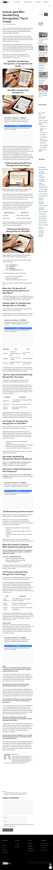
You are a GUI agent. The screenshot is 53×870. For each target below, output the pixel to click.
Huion (41, 132)
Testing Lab (44, 845)
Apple (3, 843)
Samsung (42, 145)
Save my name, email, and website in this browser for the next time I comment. (18, 825)
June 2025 (41, 189)
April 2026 (41, 167)
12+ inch (17, 847)
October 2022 (42, 205)
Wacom (41, 147)
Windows (30, 848)
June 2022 (41, 216)
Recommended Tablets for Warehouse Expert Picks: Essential (42, 67)
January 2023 (42, 196)
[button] (48, 6)
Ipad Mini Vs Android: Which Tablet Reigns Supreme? (15, 794)
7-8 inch (17, 843)
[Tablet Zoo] (6, 2)
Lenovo (41, 137)
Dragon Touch (43, 128)
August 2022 (42, 211)
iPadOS (30, 843)
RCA (41, 143)
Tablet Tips (38, 2)
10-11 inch (17, 845)
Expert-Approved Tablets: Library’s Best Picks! (43, 54)
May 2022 (41, 218)
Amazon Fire (5, 852)
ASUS (41, 126)
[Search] (46, 14)
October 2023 (42, 193)
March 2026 (42, 169)
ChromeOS (31, 850)
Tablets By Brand (27, 2)
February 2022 (42, 225)
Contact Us (44, 847)
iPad (5, 791)
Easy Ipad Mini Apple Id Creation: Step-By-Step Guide (15, 792)
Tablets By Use (42, 149)
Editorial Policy (45, 843)
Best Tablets (16, 2)
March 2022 (42, 222)
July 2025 (41, 187)
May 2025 (41, 191)
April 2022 (41, 220)
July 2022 (41, 214)
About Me (45, 2)
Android (30, 846)
